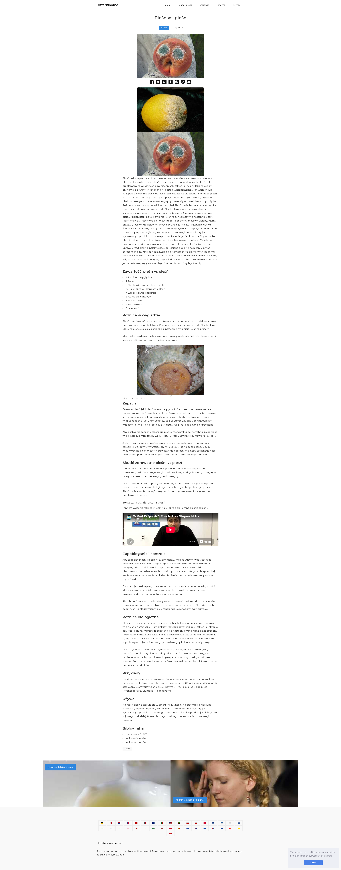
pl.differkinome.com (110, 843)
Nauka (167, 5)
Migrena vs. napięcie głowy (190, 800)
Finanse (221, 5)
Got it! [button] (313, 863)
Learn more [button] (326, 856)
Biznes (236, 5)
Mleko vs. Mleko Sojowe (60, 767)
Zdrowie (204, 5)
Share (180, 28)
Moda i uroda (185, 5)
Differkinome (107, 5)
